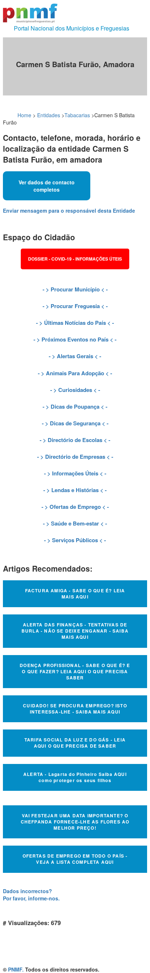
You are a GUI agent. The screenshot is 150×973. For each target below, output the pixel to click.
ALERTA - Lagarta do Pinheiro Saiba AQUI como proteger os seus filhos (75, 777)
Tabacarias (77, 115)
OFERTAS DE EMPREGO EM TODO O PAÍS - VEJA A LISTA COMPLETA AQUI (75, 859)
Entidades (48, 115)
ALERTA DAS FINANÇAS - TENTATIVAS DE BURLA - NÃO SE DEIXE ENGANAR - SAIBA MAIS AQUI (75, 630)
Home (24, 115)
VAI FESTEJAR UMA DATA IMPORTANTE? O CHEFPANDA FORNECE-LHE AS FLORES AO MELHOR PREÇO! (75, 821)
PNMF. (16, 969)
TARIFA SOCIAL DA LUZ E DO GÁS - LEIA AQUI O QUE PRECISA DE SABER (75, 742)
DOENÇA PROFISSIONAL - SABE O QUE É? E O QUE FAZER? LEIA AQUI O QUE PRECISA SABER (75, 671)
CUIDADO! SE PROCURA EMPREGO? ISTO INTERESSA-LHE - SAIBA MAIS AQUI (75, 708)
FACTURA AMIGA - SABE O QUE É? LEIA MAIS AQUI (75, 593)
